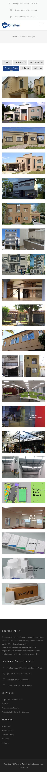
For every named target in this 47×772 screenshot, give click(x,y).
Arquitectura (20, 62)
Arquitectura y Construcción (12, 699)
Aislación (26, 68)
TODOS (7, 62)
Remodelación (36, 62)
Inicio (14, 37)
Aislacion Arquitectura (10, 708)
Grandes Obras (11, 68)
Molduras (37, 68)
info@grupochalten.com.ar (18, 680)
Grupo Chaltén (22, 764)
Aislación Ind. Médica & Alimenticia (15, 712)
